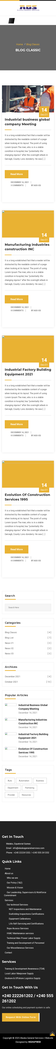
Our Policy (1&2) (14, 882)
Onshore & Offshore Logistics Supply (22, 978)
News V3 (28, 653)
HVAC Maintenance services (20, 933)
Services (9, 900)
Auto (10, 781)
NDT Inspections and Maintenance (25, 909)
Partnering (29, 788)
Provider (11, 795)
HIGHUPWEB (34, 1042)
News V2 (28, 648)
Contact (8, 952)
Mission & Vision (15, 887)
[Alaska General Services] (28, 8)
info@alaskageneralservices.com (28, 848)
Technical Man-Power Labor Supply (23, 938)
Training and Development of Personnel (25, 943)
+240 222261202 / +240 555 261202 (31, 852)
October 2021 (28, 682)
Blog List (28, 637)
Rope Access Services (18, 928)
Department (13, 788)
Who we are (12, 878)
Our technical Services (17, 904)
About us (9, 873)
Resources (26, 795)
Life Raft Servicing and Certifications (26, 923)
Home (19, 44)
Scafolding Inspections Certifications (26, 914)
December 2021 (28, 676)
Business (40, 781)
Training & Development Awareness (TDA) (25, 968)
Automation (24, 781)
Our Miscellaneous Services (20, 948)
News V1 (28, 643)
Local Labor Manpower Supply (19, 973)
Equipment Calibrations (20, 918)
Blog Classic (33, 44)
